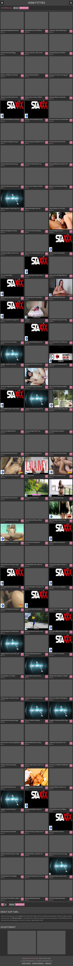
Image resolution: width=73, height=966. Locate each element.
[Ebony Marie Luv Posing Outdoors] (12, 665)
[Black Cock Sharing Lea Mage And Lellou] (60, 176)
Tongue (27, 320)
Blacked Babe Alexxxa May (33, 742)
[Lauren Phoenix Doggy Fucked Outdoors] (60, 599)
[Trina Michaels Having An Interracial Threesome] (60, 421)
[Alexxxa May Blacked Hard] (36, 643)
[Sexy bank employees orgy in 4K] (12, 131)
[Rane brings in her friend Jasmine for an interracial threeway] (60, 643)
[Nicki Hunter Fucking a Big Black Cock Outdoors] (12, 732)
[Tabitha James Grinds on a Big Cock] (12, 843)
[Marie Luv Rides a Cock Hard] (12, 65)
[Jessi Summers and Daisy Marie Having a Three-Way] (12, 332)
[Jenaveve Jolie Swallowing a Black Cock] (60, 20)
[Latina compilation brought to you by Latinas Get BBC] (12, 309)
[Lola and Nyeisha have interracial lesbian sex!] (60, 220)
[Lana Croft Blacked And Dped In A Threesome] (12, 599)
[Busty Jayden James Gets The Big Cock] (12, 198)
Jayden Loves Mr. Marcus (8, 809)
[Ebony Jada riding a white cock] (36, 754)
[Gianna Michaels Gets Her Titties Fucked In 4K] (36, 198)
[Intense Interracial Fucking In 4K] (12, 154)
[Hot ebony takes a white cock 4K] (12, 243)
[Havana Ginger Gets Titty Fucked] (36, 421)
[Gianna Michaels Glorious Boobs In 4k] (12, 777)
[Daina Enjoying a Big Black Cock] (36, 131)
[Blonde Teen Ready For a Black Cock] (60, 665)
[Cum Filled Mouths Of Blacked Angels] (60, 332)
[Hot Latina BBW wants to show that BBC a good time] (60, 621)
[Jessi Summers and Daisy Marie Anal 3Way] (36, 220)
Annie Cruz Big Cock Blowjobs (58, 698)
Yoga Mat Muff (29, 475)
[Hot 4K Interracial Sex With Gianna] (60, 131)
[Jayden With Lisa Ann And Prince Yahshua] (36, 665)
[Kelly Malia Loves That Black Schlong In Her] (36, 20)
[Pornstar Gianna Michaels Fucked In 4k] (60, 888)
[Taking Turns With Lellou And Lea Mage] (12, 87)
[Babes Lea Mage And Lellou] (12, 220)
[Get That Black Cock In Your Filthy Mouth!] (60, 510)
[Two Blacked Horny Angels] (12, 866)
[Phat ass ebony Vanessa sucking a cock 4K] (12, 821)
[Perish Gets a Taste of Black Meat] (36, 87)
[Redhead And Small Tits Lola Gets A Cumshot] (36, 354)
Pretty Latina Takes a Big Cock (58, 409)
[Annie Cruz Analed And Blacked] (60, 754)
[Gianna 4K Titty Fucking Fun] (36, 443)
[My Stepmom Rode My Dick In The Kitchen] (60, 354)
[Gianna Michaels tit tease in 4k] (36, 576)
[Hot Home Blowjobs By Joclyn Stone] (12, 510)
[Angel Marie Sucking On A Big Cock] (60, 309)
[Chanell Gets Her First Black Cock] (60, 799)
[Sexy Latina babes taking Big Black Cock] (36, 777)
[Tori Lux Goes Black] (12, 265)
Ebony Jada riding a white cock (34, 765)
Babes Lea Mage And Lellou (9, 231)
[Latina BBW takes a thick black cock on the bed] (12, 398)
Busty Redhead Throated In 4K (58, 164)
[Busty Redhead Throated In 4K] (60, 154)
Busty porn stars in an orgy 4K (58, 75)
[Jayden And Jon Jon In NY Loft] (12, 643)
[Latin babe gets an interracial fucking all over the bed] (12, 576)
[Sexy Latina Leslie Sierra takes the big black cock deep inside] (12, 287)
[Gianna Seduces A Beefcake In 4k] (12, 621)
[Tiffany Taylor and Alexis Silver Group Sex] (12, 688)
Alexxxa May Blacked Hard (33, 653)
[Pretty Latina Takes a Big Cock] (60, 398)
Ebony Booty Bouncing (56, 498)
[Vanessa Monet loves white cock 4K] (12, 487)
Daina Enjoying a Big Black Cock (34, 141)
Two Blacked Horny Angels (9, 876)
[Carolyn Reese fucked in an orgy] (60, 777)
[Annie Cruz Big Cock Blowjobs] (60, 688)
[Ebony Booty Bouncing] (60, 487)
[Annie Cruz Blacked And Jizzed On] (12, 376)
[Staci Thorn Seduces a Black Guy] (60, 376)
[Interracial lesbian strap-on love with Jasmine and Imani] (36, 799)
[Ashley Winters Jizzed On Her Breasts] (36, 843)
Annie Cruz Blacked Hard (8, 431)
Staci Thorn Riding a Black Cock (34, 253)
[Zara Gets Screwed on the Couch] (60, 465)
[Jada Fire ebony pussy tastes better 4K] (12, 176)
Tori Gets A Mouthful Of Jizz (33, 164)
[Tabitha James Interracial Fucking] (12, 754)
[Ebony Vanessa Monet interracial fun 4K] (36, 65)
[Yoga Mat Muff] (36, 465)
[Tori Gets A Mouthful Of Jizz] (36, 154)
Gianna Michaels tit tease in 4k (34, 587)
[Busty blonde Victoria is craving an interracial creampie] (60, 821)
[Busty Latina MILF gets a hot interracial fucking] (36, 332)
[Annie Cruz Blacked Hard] (12, 421)
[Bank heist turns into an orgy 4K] (60, 843)
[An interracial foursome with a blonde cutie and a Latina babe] (36, 265)
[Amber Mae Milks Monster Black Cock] (60, 287)
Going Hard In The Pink (31, 498)
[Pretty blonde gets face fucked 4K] (36, 866)
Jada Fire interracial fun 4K (57, 742)
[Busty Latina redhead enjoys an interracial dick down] (36, 109)
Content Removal (38, 963)
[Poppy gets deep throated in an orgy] (60, 554)
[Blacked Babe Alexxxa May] (36, 732)
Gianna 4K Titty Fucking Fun (33, 453)
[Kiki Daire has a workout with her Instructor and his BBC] (60, 866)
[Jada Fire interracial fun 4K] (60, 732)
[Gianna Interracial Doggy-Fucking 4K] (12, 42)
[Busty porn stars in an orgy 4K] (60, 65)
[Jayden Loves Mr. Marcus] (12, 799)
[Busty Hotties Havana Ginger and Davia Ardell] (12, 710)
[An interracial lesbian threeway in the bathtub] (12, 109)
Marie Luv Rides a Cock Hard (9, 75)
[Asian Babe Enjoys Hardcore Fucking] (36, 376)
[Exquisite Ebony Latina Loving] (36, 621)
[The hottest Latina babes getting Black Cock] (60, 243)
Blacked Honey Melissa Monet (10, 30)
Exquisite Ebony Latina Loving (34, 631)
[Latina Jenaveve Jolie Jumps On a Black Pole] (36, 42)
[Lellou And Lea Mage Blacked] (60, 265)
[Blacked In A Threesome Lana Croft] (12, 532)
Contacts (48, 963)
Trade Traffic (26, 963)
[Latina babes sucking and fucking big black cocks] (60, 532)
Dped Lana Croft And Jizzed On (10, 475)
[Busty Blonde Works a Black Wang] (36, 510)
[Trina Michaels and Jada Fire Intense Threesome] (36, 554)
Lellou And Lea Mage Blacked (58, 275)
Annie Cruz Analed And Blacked (58, 765)
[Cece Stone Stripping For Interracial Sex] (36, 532)
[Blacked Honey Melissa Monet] (12, 20)
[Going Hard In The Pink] (36, 487)
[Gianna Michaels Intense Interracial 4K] (36, 888)
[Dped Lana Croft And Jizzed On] (12, 465)
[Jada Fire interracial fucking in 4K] (36, 688)
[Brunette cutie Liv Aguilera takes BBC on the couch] (60, 576)
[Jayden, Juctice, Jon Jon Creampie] (12, 354)
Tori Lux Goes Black (6, 275)
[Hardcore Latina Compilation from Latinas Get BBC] (36, 599)
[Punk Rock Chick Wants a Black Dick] (12, 888)
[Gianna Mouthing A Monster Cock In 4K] (12, 443)
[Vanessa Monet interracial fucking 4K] (60, 87)
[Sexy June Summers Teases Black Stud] (60, 443)
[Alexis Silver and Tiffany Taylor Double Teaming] (12, 554)
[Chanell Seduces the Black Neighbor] (60, 42)
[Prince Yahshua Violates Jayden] (36, 710)
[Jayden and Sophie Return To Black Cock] (36, 398)
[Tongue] (36, 309)
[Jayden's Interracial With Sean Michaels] (60, 710)
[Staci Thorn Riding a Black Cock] (36, 243)
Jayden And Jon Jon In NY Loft (10, 653)
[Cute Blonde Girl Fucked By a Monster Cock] (36, 287)
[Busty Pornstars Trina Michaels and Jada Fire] (60, 109)
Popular (25, 8)
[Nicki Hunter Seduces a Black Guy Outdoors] (36, 176)
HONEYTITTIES (36, 3)
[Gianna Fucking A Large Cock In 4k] (36, 821)
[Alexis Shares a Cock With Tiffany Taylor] (60, 198)
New (16, 8)
